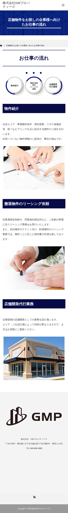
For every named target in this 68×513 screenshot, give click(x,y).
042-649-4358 (36, 448)
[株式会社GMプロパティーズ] (16, 5)
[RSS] (34, 496)
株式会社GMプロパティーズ (39, 509)
